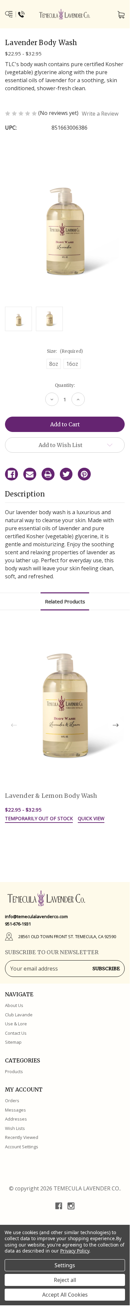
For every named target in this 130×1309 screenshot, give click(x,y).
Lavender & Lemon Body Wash (51, 795)
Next (116, 725)
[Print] (48, 474)
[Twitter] (66, 474)
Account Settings (21, 1147)
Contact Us (16, 1033)
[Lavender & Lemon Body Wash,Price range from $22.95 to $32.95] (65, 707)
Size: (65, 351)
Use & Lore (16, 1024)
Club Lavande (19, 1015)
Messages (15, 1110)
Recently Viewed (21, 1137)
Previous (14, 725)
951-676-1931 (18, 924)
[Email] (29, 474)
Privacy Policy (74, 1251)
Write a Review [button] (100, 113)
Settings (65, 1265)
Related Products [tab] (65, 601)
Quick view (91, 819)
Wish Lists (15, 1128)
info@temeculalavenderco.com (36, 916)
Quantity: (65, 385)
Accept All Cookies (65, 1294)
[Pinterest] (84, 474)
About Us (14, 1005)
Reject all (65, 1280)
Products (14, 1071)
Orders (12, 1101)
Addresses (16, 1119)
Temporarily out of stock (39, 819)
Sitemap (13, 1042)
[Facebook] (11, 474)
